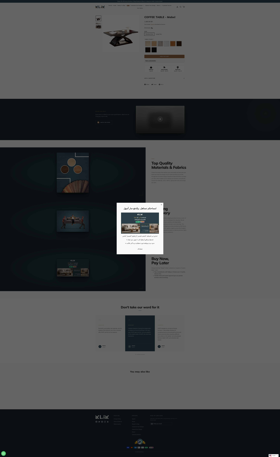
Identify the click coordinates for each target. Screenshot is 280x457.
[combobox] (274, 455)
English (274, 455)
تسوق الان (140, 249)
